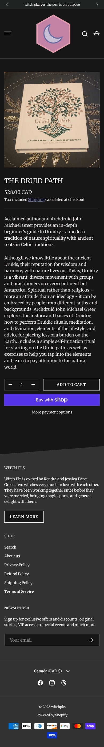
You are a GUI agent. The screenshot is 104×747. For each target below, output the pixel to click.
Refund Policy (16, 574)
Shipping (36, 199)
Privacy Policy (17, 564)
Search (10, 547)
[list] (52, 119)
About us (12, 556)
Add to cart (71, 384)
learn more (24, 516)
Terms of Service (19, 591)
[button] (96, 34)
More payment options (52, 412)
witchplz (58, 707)
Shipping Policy (18, 582)
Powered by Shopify (52, 715)
